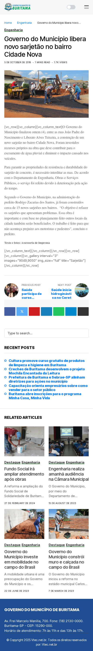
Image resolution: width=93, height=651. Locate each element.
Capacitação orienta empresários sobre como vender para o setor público (48, 388)
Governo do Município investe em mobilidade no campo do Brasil (21, 559)
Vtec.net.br (49, 644)
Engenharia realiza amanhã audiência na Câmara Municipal (69, 474)
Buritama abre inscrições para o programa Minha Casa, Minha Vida (45, 396)
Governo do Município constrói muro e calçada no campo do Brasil (66, 559)
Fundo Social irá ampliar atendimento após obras (24, 474)
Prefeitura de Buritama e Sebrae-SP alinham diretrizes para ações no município (47, 379)
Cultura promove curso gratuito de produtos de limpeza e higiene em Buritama (47, 363)
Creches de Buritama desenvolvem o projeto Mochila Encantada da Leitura (47, 371)
